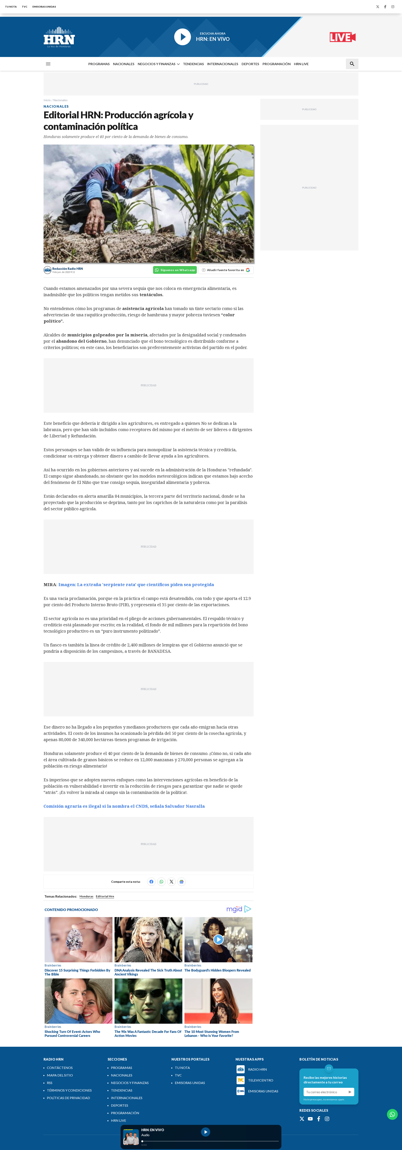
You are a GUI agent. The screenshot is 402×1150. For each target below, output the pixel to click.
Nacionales (60, 100)
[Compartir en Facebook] (151, 881)
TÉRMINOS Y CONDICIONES (69, 1090)
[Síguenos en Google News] (181, 881)
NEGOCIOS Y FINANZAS (156, 64)
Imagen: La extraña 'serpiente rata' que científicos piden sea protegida (136, 584)
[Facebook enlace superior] (385, 6)
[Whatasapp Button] (392, 1114)
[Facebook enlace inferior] (318, 1118)
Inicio (47, 100)
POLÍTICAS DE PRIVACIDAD (68, 1098)
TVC (24, 6)
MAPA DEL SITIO (60, 1075)
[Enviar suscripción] (350, 1092)
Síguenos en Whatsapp (178, 270)
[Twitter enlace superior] (377, 6)
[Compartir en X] (171, 881)
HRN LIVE (301, 64)
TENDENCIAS (193, 64)
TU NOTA (11, 6)
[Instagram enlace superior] (392, 6)
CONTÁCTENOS (60, 1068)
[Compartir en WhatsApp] (161, 881)
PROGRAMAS (99, 64)
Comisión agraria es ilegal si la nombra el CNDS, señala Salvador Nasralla (124, 806)
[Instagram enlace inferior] (327, 1118)
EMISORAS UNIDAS (44, 6)
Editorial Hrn (105, 896)
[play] (205, 1132)
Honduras (86, 896)
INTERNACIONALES (222, 64)
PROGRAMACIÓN (277, 64)
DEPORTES (250, 64)
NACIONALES (123, 64)
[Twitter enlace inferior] (301, 1118)
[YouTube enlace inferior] (310, 1118)
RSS (49, 1083)
